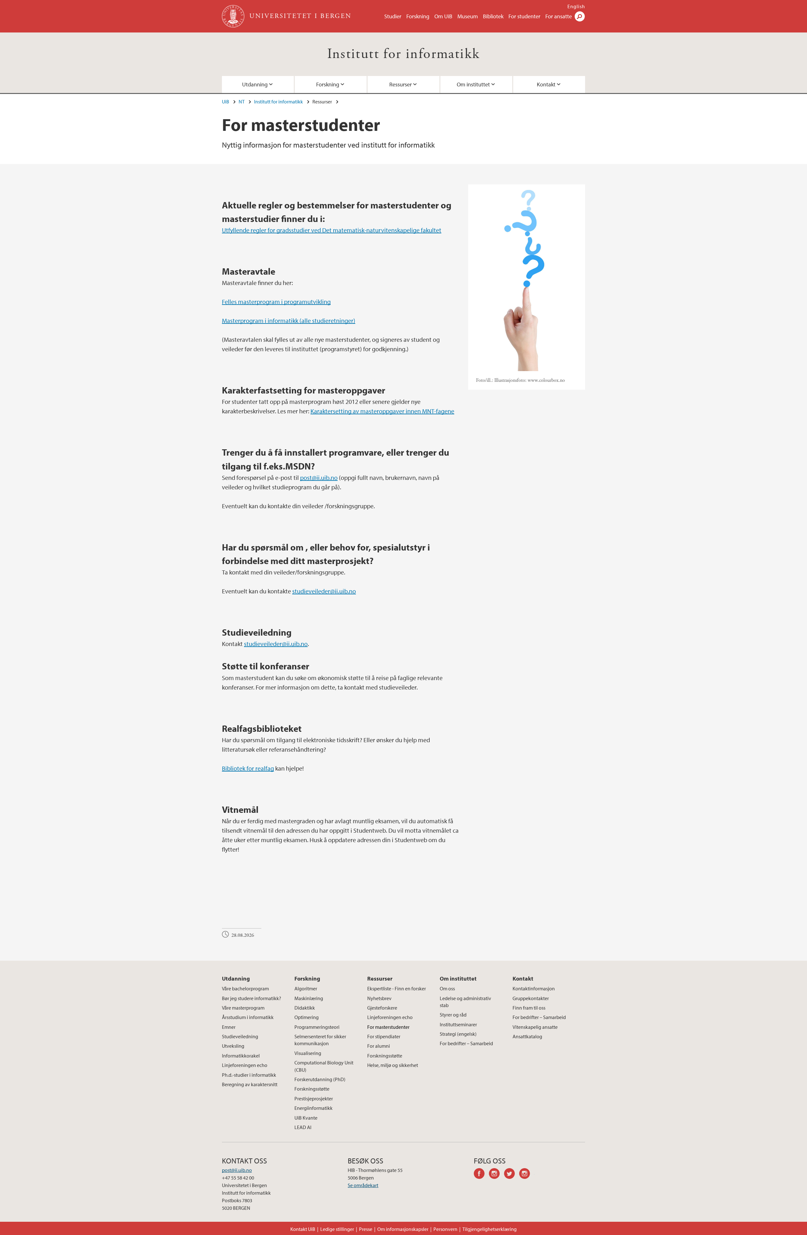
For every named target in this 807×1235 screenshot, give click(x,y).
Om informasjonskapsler (402, 1229)
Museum (467, 16)
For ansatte (558, 16)
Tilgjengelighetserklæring (489, 1229)
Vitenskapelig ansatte (535, 1027)
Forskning (417, 16)
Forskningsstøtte (311, 1089)
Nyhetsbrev (379, 998)
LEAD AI (302, 1127)
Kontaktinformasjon (534, 988)
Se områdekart (363, 1185)
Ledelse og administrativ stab (465, 1001)
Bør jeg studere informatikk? (251, 998)
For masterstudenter (388, 1027)
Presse (365, 1229)
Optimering (306, 1017)
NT (242, 101)
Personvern (445, 1229)
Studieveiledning (240, 1036)
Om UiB (443, 16)
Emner (228, 1027)
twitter (511, 1174)
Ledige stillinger (337, 1229)
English (576, 6)
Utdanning (255, 84)
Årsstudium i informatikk (248, 1017)
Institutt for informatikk (403, 54)
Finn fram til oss (529, 1008)
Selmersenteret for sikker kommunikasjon (320, 1039)
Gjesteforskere (382, 1008)
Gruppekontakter (531, 998)
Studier (392, 16)
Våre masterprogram (243, 1008)
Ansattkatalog (527, 1036)
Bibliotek (493, 16)
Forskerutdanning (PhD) (319, 1079)
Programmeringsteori (317, 1027)
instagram (496, 1174)
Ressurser (400, 84)
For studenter (524, 16)
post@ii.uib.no (319, 477)
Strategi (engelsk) (458, 1034)
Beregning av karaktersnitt (249, 1084)
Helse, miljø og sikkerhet (392, 1065)
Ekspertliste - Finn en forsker (396, 988)
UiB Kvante (305, 1118)
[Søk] (579, 16)
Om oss (447, 988)
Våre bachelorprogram (245, 988)
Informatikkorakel (241, 1055)
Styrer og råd (453, 1014)
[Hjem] (234, 16)
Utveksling (233, 1046)
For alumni (378, 1046)
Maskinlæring (308, 998)
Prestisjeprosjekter (313, 1098)
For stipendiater (383, 1036)
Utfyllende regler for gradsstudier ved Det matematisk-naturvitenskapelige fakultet (331, 230)
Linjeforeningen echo (244, 1065)
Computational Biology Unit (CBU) (323, 1066)
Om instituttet (473, 84)
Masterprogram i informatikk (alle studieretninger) (288, 320)
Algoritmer (305, 988)
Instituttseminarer (458, 1024)
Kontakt (546, 84)
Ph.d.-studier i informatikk (249, 1075)
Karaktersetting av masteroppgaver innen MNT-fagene (382, 411)
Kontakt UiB (302, 1229)
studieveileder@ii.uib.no (324, 591)
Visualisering (307, 1053)
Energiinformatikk (313, 1108)
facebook (481, 1174)
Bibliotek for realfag (248, 768)
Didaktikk (304, 1008)
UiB (225, 101)
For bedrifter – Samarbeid (466, 1043)
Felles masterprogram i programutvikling (276, 302)
